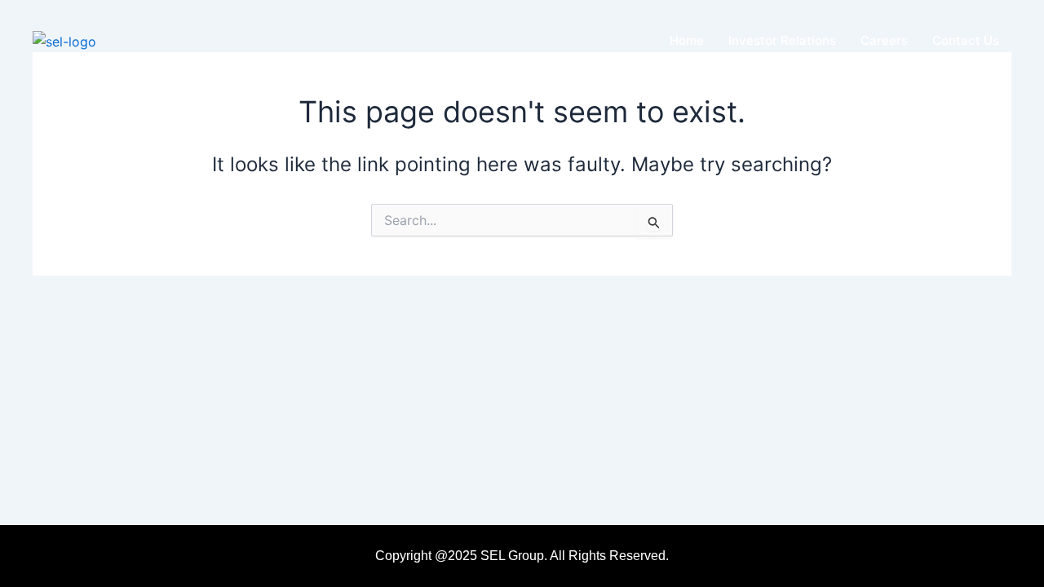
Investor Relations (782, 40)
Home (687, 40)
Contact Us (965, 40)
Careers (884, 40)
